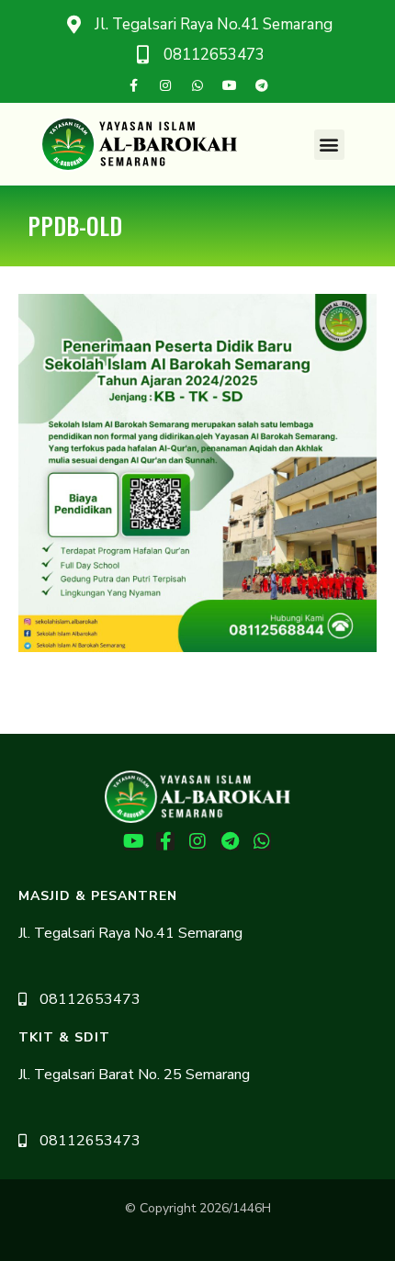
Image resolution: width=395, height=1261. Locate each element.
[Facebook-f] (133, 85)
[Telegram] (261, 85)
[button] (329, 144)
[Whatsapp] (197, 85)
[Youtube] (229, 85)
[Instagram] (165, 85)
